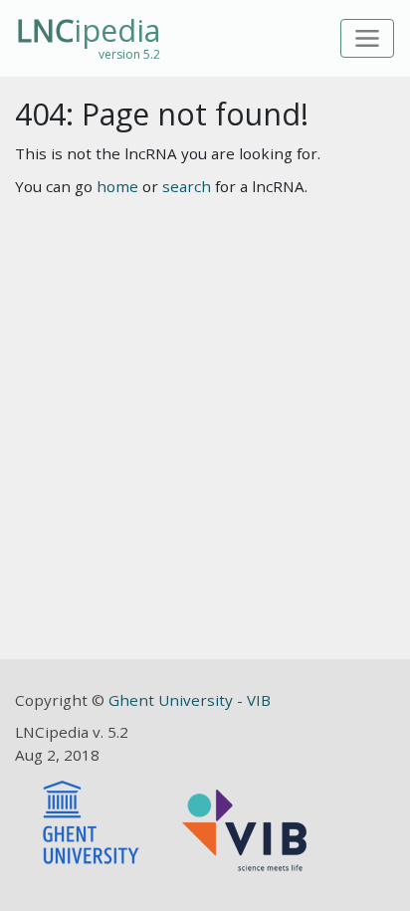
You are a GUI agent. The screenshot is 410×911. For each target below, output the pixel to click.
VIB (259, 700)
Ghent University (172, 700)
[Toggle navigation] (367, 38)
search (186, 186)
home (117, 186)
